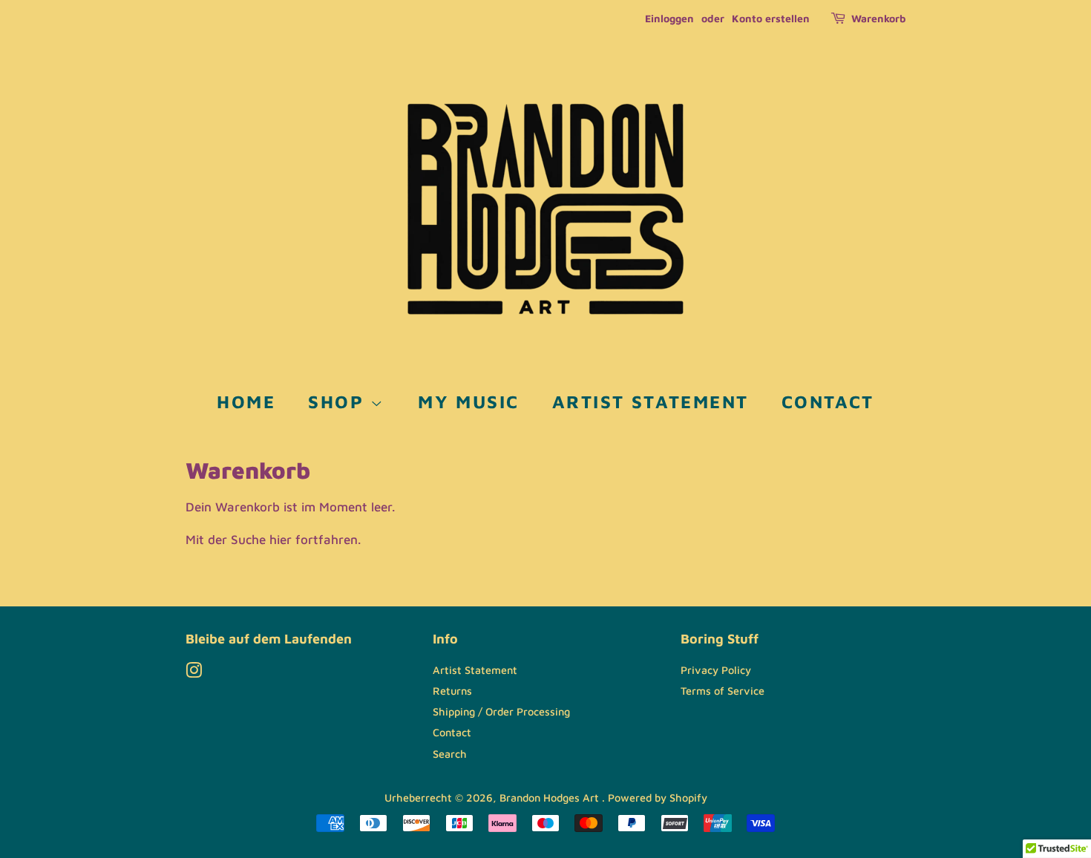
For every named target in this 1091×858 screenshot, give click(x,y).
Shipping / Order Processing (501, 711)
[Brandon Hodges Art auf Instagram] (194, 673)
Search (450, 753)
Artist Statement (650, 401)
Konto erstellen (771, 18)
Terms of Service (722, 690)
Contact (828, 401)
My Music (468, 401)
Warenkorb (878, 18)
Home (246, 401)
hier (280, 539)
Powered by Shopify (657, 797)
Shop (339, 401)
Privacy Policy (716, 670)
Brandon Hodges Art (550, 797)
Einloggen (669, 18)
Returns (452, 690)
